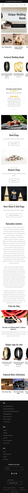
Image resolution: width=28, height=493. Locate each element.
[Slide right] (17, 52)
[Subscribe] (21, 468)
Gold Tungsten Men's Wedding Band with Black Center (7, 363)
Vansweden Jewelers (11, 487)
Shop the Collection (18, 26)
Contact (5, 430)
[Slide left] (10, 52)
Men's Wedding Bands (7, 47)
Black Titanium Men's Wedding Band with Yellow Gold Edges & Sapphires (7, 75)
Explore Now (14, 144)
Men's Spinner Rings (6, 392)
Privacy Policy (6, 443)
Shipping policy (23, 489)
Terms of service (14, 489)
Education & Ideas (7, 454)
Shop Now (14, 180)
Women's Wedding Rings (8, 409)
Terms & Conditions (7, 440)
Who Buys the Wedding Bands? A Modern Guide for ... (13, 328)
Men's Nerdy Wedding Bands (19, 392)
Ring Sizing (5, 459)
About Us (5, 438)
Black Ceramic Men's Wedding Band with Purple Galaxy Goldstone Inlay (18, 363)
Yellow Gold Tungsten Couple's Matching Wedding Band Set (18, 74)
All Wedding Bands (7, 414)
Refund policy (21, 487)
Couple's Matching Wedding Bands (18, 47)
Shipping (5, 432)
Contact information (15, 491)
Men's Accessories (7, 416)
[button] (3, 5)
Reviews (5, 456)
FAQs (4, 451)
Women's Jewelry (7, 419)
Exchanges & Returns (8, 435)
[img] (14, 91)
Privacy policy (6, 489)
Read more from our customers (14, 92)
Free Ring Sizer (6, 421)
